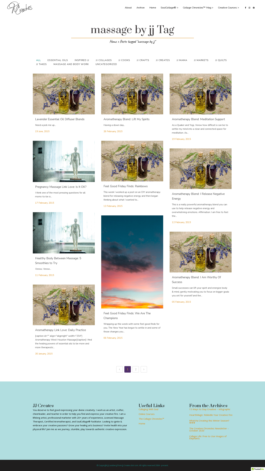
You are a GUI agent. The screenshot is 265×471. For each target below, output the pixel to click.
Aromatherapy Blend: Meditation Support (198, 119)
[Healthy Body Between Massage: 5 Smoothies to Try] (64, 232)
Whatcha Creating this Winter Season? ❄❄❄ (209, 421)
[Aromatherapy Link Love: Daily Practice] (64, 305)
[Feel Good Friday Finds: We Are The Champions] (132, 261)
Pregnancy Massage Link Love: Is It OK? (60, 187)
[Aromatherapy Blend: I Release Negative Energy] (201, 168)
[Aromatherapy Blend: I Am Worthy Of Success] (201, 252)
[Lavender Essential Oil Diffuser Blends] (64, 94)
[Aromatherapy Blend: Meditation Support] (201, 94)
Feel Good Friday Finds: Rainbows (126, 186)
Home (112, 41)
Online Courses (147, 414)
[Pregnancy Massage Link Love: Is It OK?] (64, 161)
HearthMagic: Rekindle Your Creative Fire (210, 415)
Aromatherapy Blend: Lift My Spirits (127, 119)
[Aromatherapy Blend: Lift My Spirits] (132, 94)
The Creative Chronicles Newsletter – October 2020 (209, 429)
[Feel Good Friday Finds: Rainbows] (132, 161)
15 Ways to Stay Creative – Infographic (209, 409)
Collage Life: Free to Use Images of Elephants (208, 437)
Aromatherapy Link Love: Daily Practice (60, 330)
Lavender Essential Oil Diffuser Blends (59, 119)
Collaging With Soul (148, 409)
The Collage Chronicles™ (151, 419)
